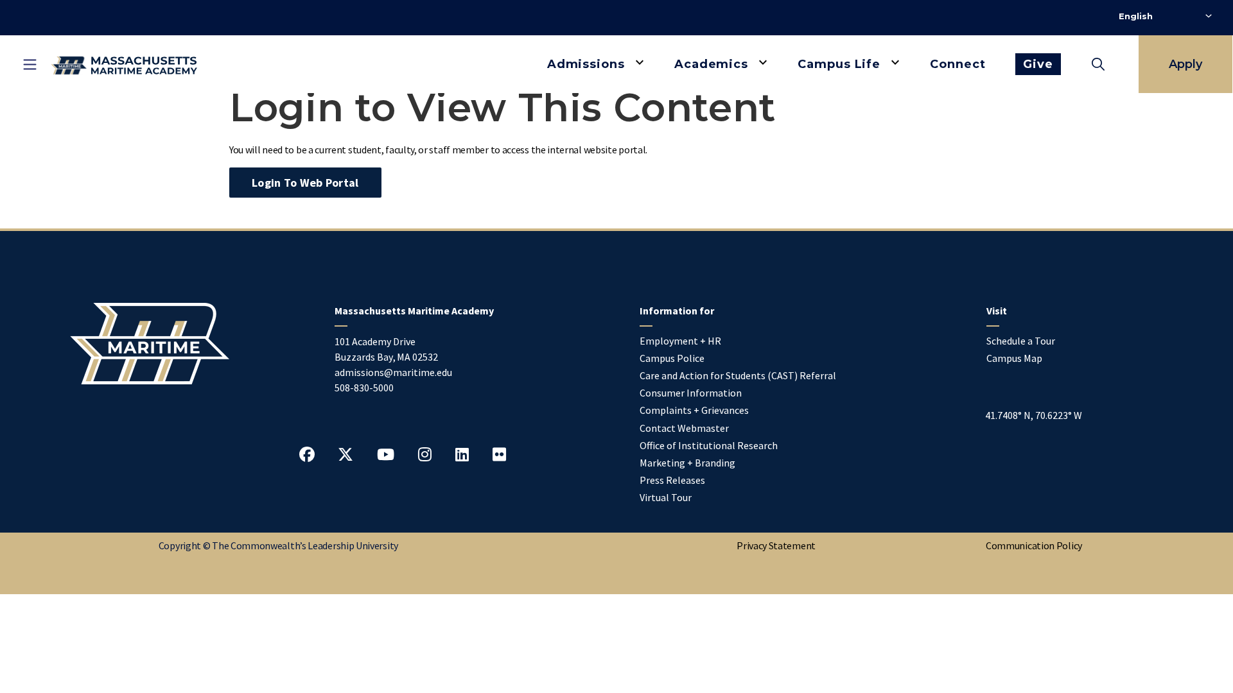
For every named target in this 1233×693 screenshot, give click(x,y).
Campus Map (1014, 358)
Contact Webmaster (684, 428)
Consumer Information (691, 392)
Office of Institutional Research (709, 445)
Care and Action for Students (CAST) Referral (738, 375)
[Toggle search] (1098, 64)
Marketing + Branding (687, 462)
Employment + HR (680, 340)
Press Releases (672, 480)
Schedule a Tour (1020, 340)
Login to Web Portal (305, 182)
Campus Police (672, 358)
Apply (1185, 64)
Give (1038, 64)
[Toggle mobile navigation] (29, 64)
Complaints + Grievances (694, 410)
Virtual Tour (666, 497)
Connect (957, 64)
